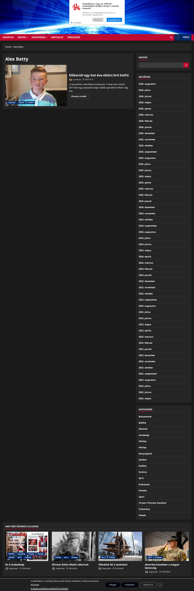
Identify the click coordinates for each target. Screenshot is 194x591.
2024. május (145, 250)
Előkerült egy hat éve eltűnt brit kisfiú (36, 85)
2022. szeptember (148, 373)
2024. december (147, 207)
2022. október (146, 367)
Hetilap (142, 441)
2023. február (146, 342)
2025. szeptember (148, 151)
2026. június (145, 96)
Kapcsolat (57, 37)
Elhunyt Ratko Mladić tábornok (70, 564)
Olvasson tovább (80, 97)
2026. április (145, 108)
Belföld (142, 422)
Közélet (21, 102)
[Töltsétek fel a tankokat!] (120, 546)
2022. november (147, 361)
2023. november (147, 287)
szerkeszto (77, 79)
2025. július (145, 164)
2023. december (147, 281)
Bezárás (98, 19)
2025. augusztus (147, 158)
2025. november (147, 139)
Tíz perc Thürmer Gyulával (152, 502)
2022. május (145, 398)
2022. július (145, 386)
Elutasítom (129, 584)
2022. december (147, 355)
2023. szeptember (148, 299)
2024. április (145, 256)
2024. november (147, 213)
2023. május (145, 324)
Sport (141, 496)
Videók (22, 37)
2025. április (145, 182)
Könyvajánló (145, 453)
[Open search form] (171, 37)
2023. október (146, 293)
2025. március (146, 188)
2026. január (145, 127)
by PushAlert (77, 23)
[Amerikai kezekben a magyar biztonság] (167, 546)
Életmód (12, 102)
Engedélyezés (114, 19)
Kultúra (143, 472)
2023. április (145, 330)
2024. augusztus (147, 232)
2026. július (145, 90)
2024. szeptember (148, 225)
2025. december (147, 133)
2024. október (146, 219)
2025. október (146, 145)
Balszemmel (145, 416)
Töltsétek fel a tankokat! (112, 564)
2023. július (145, 312)
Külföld (30, 102)
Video (186, 37)
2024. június (145, 244)
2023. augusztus (147, 305)
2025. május (145, 176)
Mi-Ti (141, 478)
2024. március (146, 262)
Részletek (35, 584)
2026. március (146, 114)
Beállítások (148, 584)
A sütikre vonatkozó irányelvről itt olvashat (49, 588)
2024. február (146, 268)
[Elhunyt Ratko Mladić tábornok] (74, 546)
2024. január (145, 275)
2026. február (146, 120)
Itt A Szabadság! (14, 564)
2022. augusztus (147, 379)
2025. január (145, 201)
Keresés (143, 57)
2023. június (145, 318)
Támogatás (73, 37)
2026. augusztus (147, 83)
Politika (143, 490)
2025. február (146, 194)
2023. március (146, 336)
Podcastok (144, 484)
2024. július (145, 238)
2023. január (145, 349)
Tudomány (144, 509)
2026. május (145, 102)
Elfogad (112, 584)
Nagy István (13, 568)
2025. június (145, 170)
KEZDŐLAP (8, 37)
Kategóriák (38, 37)
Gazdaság (144, 435)
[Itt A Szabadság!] (27, 546)
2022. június (145, 392)
